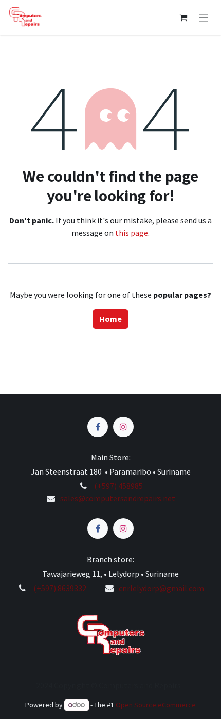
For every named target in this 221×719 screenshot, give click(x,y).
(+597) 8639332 (60, 588)
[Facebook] (97, 427)
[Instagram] (123, 427)
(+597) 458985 (118, 486)
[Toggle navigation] (203, 17)
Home (110, 319)
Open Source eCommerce (156, 704)
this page (131, 233)
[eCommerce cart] (183, 17)
